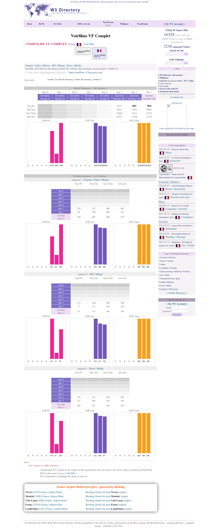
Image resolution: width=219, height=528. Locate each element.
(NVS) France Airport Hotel (43, 492)
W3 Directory (177, 103)
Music (168, 152)
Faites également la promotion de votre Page (177, 129)
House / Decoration (175, 188)
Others (162, 264)
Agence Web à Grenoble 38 (182, 225)
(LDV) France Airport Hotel (46, 508)
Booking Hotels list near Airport (106, 492)
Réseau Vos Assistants (180, 205)
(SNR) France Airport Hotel (44, 496)
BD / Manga (58, 65)
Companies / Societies (176, 208)
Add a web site (165, 83)
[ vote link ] (70, 473)
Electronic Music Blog (180, 149)
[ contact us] (177, 97)
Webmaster (171, 228)
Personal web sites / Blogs (170, 278)
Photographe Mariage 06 (181, 233)
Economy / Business (169, 181)
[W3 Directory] (176, 126)
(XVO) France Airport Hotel (43, 504)
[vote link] (89, 44)
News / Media (74, 65)
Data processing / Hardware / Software (175, 271)
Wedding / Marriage (175, 237)
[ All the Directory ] (177, 292)
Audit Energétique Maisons (182, 185)
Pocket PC (175, 160)
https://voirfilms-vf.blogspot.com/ (85, 72)
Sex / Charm (188, 245)
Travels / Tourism (166, 261)
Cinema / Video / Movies (37, 65)
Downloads (164, 86)
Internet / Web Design (169, 289)
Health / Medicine (167, 282)
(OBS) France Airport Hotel (46, 500)
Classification (170, 80)
